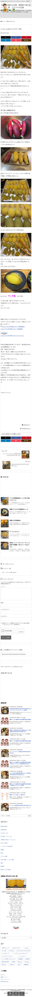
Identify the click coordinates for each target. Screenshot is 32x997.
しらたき (26, 948)
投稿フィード (4, 977)
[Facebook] (16, 37)
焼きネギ (12, 964)
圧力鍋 (13, 961)
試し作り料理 (4, 843)
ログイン (3, 974)
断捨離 (2, 866)
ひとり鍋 (4, 950)
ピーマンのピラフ (14, 531)
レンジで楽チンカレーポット (9, 959)
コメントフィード (5, 979)
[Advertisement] (14, 408)
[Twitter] (6, 37)
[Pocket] (16, 40)
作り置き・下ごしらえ (6, 836)
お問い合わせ (4, 1)
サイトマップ (12, 1)
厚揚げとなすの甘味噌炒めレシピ (19, 509)
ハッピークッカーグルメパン (21, 953)
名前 (2, 602)
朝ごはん (4, 964)
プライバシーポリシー (21, 1)
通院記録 (26, 964)
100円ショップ (5, 948)
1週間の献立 (4, 829)
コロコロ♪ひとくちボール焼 (23, 950)
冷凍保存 (27, 959)
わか (29, 428)
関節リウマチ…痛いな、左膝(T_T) (17, 794)
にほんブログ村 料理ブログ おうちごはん (12, 335)
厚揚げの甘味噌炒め (15, 520)
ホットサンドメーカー (7, 956)
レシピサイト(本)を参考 (6, 846)
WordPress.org (4, 981)
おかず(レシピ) (11, 21)
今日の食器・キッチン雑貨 (7, 859)
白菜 (19, 964)
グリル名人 (11, 950)
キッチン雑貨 (4, 856)
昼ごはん (27, 961)
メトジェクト (22, 956)
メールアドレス (5, 609)
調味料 (2, 849)
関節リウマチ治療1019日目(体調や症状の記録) (20, 719)
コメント (3, 586)
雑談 (2, 863)
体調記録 (20, 959)
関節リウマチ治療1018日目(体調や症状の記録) (20, 741)
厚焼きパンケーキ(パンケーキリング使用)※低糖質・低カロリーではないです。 (20, 545)
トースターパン (5, 953)
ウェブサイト (4, 616)
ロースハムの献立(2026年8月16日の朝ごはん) (20, 805)
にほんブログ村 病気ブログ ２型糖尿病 (12, 329)
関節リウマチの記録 (6, 869)
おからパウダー (17, 948)
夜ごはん (20, 961)
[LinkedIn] (6, 40)
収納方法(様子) (5, 961)
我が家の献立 (4, 826)
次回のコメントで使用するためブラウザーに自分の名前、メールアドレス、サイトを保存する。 (16, 623)
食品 (2, 853)
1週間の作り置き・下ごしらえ (8, 839)
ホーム (3, 21)
